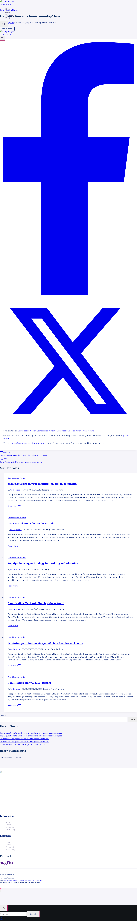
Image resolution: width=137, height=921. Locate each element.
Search (3, 715)
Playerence (23, 880)
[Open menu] (2, 38)
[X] (68, 426)
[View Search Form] (4, 24)
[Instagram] (11, 864)
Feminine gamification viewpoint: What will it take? (23, 453)
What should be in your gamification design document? (42, 484)
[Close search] (4, 908)
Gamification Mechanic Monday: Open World (36, 603)
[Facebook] (68, 295)
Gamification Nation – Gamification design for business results (65, 431)
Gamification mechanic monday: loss (29, 443)
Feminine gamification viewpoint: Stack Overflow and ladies (45, 643)
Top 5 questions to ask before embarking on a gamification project (31, 733)
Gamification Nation (27, 431)
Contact (9, 15)
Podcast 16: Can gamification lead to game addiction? (24, 739)
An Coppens (16, 490)
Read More (14, 506)
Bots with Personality (35, 880)
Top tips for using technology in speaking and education (43, 564)
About (8, 12)
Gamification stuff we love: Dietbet (29, 683)
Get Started (7, 29)
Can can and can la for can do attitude (31, 524)
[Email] (3, 864)
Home (8, 9)
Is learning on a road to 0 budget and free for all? (22, 744)
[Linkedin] (1, 864)
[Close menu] (0, 890)
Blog (7, 18)
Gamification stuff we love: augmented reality (21, 460)
